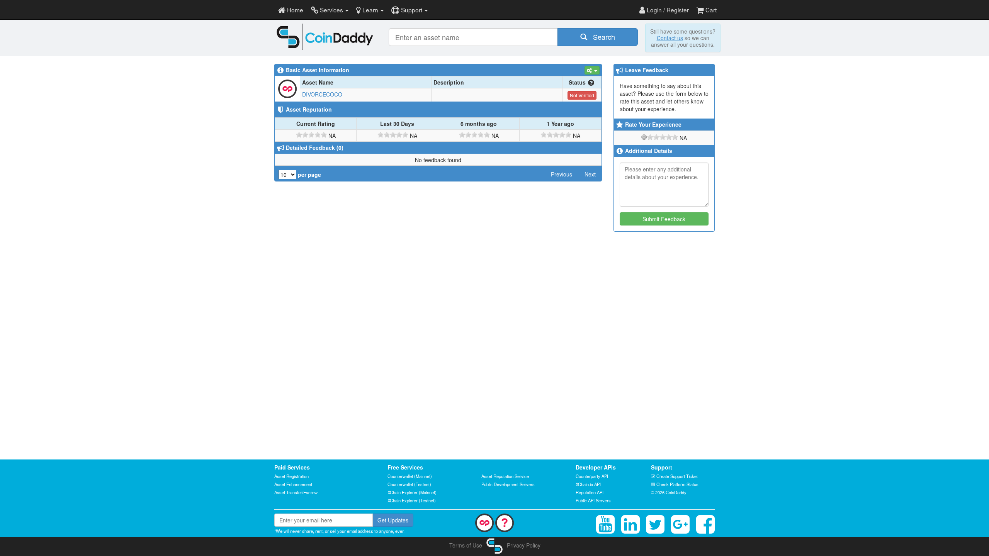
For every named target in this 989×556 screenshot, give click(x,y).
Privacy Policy (523, 545)
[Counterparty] (484, 522)
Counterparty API (592, 476)
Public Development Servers (508, 484)
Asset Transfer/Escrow (296, 492)
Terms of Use (465, 545)
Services (331, 9)
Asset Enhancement (293, 484)
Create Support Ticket (676, 476)
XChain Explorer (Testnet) (411, 500)
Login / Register (667, 9)
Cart (710, 9)
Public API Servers (593, 500)
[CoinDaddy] (325, 37)
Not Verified (582, 95)
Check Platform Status (676, 484)
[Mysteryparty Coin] (504, 522)
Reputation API (589, 492)
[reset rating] (644, 137)
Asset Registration (291, 476)
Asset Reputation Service (505, 476)
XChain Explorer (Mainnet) (412, 492)
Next (590, 174)
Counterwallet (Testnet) (409, 484)
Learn (370, 9)
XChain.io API (588, 484)
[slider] (311, 135)
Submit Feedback (663, 219)
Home (294, 9)
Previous (561, 174)
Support (411, 9)
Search (601, 37)
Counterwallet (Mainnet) (409, 476)
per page (308, 174)
